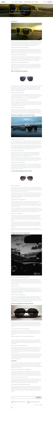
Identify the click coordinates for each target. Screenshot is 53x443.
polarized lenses (24, 96)
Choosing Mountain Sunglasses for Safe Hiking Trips (18, 402)
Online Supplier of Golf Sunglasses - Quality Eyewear (33, 402)
